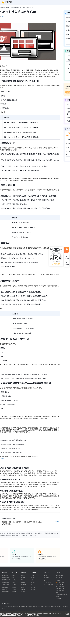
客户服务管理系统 (6, 580)
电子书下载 (23, 584)
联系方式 (33, 584)
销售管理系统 (5, 575)
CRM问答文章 (8, 7)
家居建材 (14, 589)
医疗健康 (14, 584)
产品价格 (23, 580)
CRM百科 (23, 592)
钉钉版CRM (5, 589)
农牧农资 (14, 587)
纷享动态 (33, 577)
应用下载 (46, 572)
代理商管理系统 (5, 584)
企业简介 (33, 575)
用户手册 (23, 577)
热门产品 (5, 572)
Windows (48, 580)
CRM (1, 7)
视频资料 (23, 587)
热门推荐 (4, 603)
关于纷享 (33, 572)
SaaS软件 (14, 575)
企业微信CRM (5, 587)
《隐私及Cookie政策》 (8, 615)
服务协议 (33, 587)
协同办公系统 (29, 606)
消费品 (13, 577)
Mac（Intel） (49, 582)
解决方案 (14, 572)
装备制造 (14, 580)
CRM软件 (4, 606)
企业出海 (64, 606)
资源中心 (23, 572)
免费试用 (56, 521)
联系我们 (58, 572)
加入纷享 (33, 582)
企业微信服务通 (5, 592)
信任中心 (33, 580)
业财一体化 (53, 606)
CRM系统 (9, 606)
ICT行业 (13, 582)
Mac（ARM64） (49, 584)
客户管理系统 (15, 606)
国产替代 (59, 606)
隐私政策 (33, 589)
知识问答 (23, 589)
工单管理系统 (47, 606)
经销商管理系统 (5, 582)
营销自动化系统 (5, 577)
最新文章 (9, 603)
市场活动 (23, 582)
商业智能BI (35, 606)
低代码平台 (41, 606)
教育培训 (14, 592)
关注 (3, 16)
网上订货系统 (22, 606)
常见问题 (23, 575)
